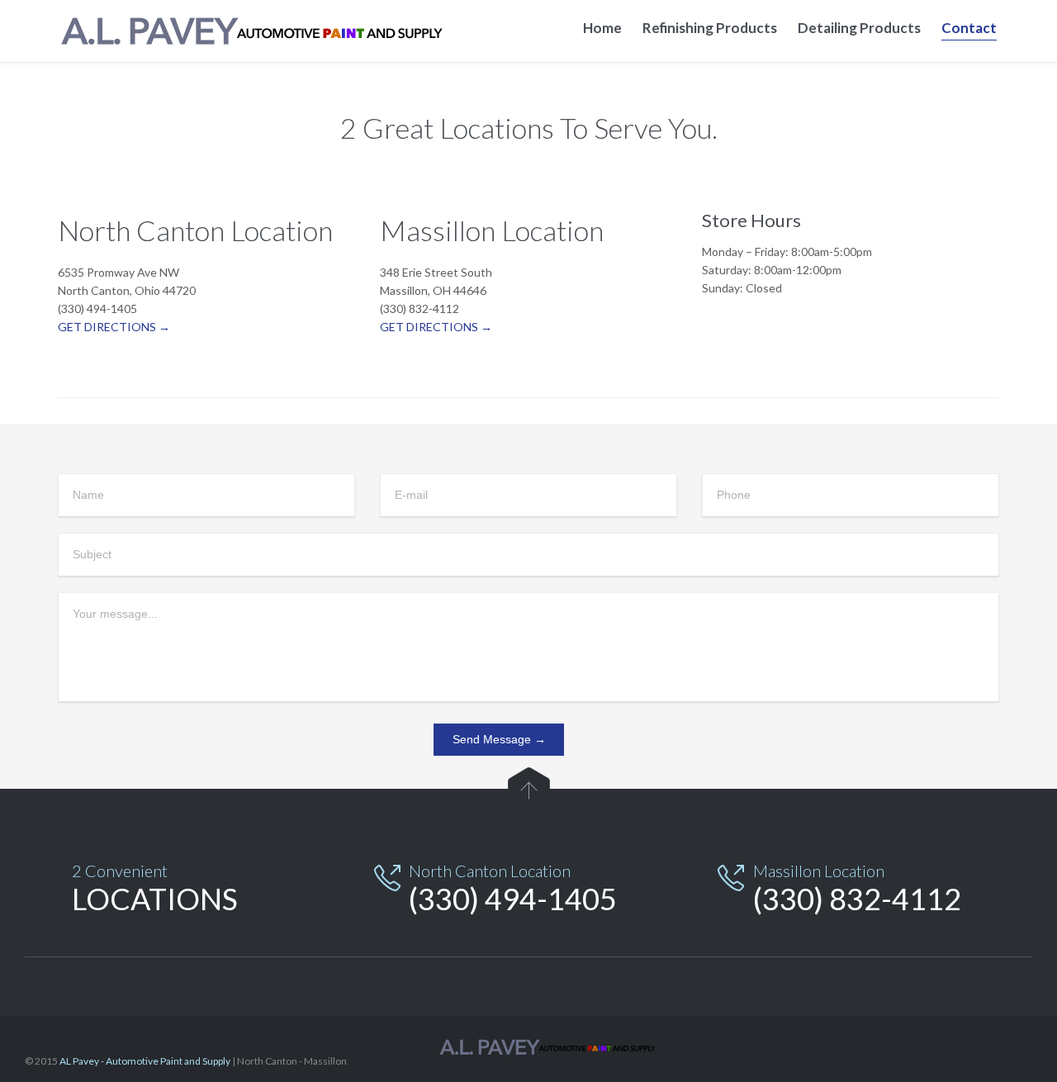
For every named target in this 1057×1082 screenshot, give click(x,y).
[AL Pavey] (264, 31)
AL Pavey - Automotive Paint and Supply (144, 1061)
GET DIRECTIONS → (114, 327)
